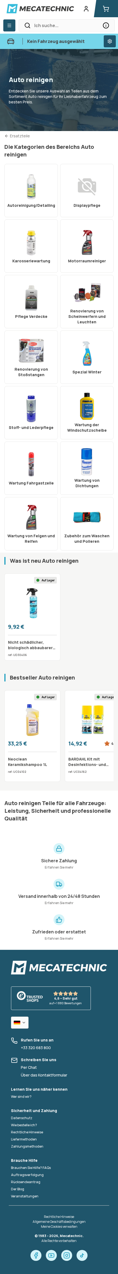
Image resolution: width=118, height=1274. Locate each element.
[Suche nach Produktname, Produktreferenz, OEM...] (106, 25)
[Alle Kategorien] (9, 25)
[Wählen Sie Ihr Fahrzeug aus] (110, 41)
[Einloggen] (86, 8)
